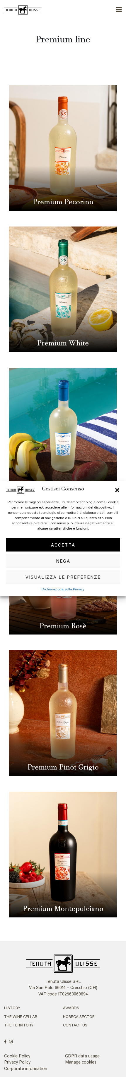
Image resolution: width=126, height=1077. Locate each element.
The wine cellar (20, 1016)
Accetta (63, 545)
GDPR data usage (82, 1056)
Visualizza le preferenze (63, 577)
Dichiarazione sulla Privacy (63, 589)
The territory (18, 1025)
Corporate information (25, 1068)
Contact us (75, 1025)
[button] (117, 489)
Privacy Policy (17, 1062)
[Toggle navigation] (119, 9)
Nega (63, 561)
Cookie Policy (17, 1056)
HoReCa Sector (79, 1016)
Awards (71, 1007)
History (12, 1007)
